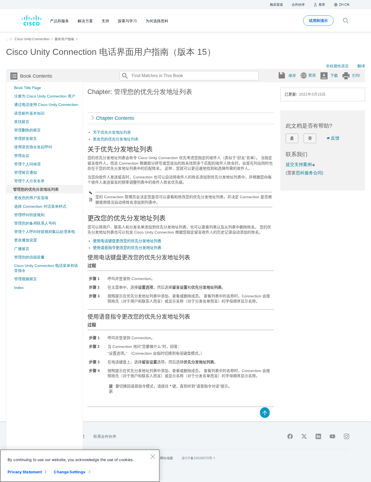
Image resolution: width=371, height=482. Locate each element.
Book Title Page (27, 88)
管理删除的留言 (27, 130)
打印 (356, 75)
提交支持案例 (299, 164)
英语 (312, 75)
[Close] (152, 456)
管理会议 (21, 155)
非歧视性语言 (337, 66)
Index (19, 287)
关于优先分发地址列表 (112, 132)
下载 (334, 75)
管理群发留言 (25, 138)
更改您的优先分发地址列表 (116, 139)
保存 (292, 75)
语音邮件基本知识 (29, 113)
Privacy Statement (25, 472)
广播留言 (21, 249)
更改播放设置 (25, 240)
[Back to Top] (265, 412)
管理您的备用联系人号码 (35, 223)
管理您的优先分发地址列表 (36, 189)
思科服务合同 (309, 173)
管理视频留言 (25, 279)
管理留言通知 (25, 172)
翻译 (361, 66)
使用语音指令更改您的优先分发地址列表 (127, 247)
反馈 (335, 138)
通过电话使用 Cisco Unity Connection (46, 104)
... (7, 39)
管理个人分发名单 (29, 181)
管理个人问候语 (27, 164)
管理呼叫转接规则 (29, 215)
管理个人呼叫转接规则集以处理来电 (44, 231)
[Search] (125, 75)
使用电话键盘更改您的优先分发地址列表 (127, 241)
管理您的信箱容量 (29, 257)
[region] (80, 465)
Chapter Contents (115, 118)
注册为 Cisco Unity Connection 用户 (44, 96)
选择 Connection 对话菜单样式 (40, 206)
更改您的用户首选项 (31, 198)
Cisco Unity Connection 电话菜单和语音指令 (46, 268)
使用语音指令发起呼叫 (33, 147)
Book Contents (36, 76)
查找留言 (21, 121)
